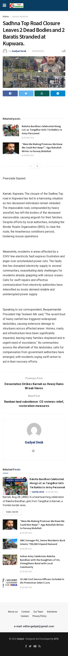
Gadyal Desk (19, 51)
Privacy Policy (39, 616)
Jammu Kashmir (20, 16)
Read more (12, 512)
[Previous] (31, 166)
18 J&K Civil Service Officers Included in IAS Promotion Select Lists (42, 581)
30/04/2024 (38, 51)
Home (6, 16)
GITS (56, 639)
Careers (25, 616)
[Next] (37, 166)
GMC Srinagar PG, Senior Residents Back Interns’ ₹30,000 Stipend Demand (42, 542)
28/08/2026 (28, 138)
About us (13, 611)
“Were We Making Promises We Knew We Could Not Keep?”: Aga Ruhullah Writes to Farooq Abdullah (42, 147)
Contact (25, 611)
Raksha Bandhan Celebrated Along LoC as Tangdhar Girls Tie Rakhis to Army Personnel (42, 130)
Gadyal (20, 639)
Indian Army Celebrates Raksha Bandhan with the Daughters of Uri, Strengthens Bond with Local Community (40, 562)
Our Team (38, 611)
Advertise (52, 611)
